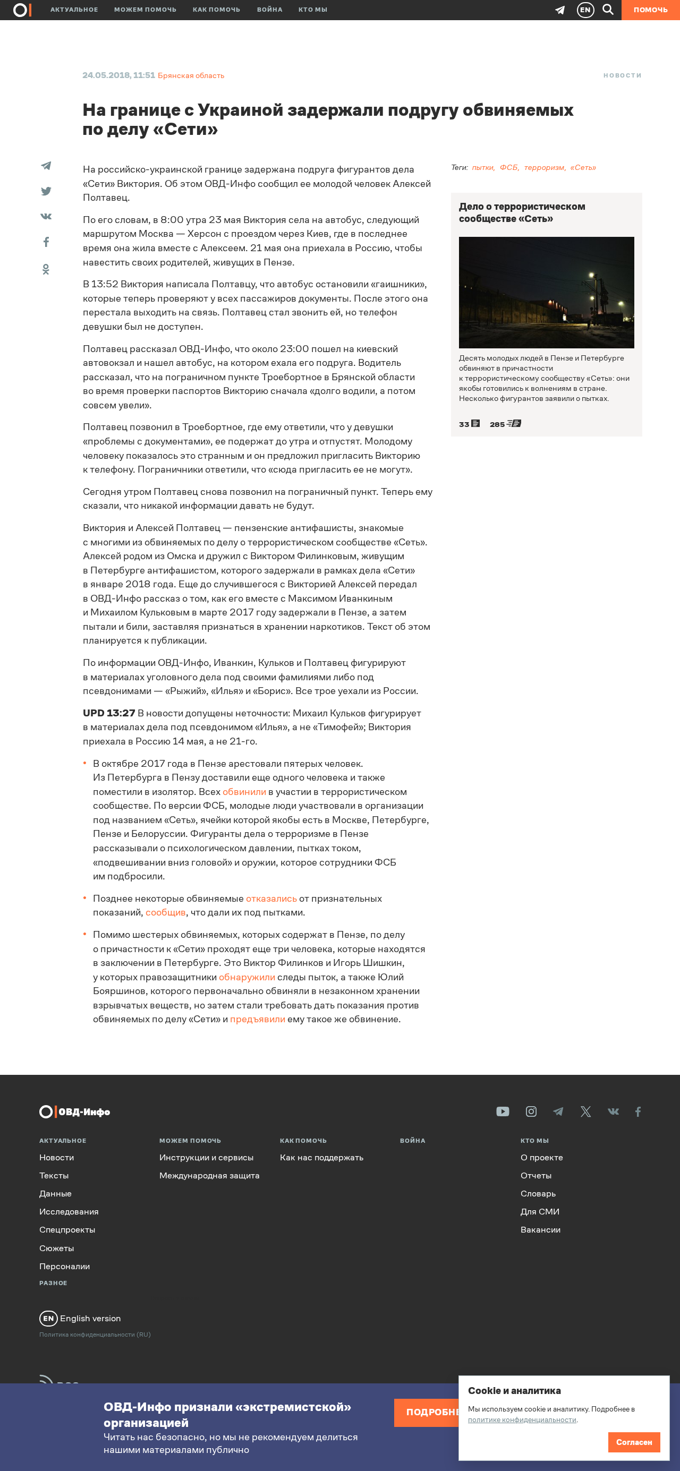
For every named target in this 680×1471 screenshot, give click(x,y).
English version (89, 1318)
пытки (483, 167)
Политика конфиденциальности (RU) (95, 1334)
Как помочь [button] (217, 10)
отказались (271, 898)
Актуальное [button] (74, 10)
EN (585, 9)
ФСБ (509, 167)
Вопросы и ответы (175, 1298)
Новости (623, 75)
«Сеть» (584, 167)
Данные (55, 1193)
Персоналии (64, 1266)
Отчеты (536, 1175)
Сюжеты (56, 1248)
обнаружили (247, 977)
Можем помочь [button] (145, 10)
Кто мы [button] (313, 10)
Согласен (634, 1442)
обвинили (244, 791)
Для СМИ (540, 1211)
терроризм (544, 167)
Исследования (69, 1211)
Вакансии (540, 1229)
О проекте (542, 1157)
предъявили (257, 1019)
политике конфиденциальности (522, 1419)
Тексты (54, 1175)
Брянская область (191, 75)
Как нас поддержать (321, 1157)
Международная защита (209, 1175)
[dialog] (564, 1418)
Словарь (538, 1193)
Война (270, 10)
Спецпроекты (67, 1229)
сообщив (166, 912)
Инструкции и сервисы (206, 1157)
